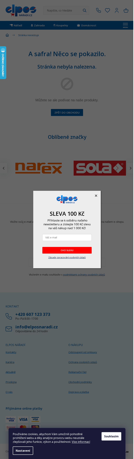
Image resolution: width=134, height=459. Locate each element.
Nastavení (23, 451)
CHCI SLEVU (67, 250)
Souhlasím (111, 436)
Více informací (81, 442)
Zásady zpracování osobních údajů (67, 257)
